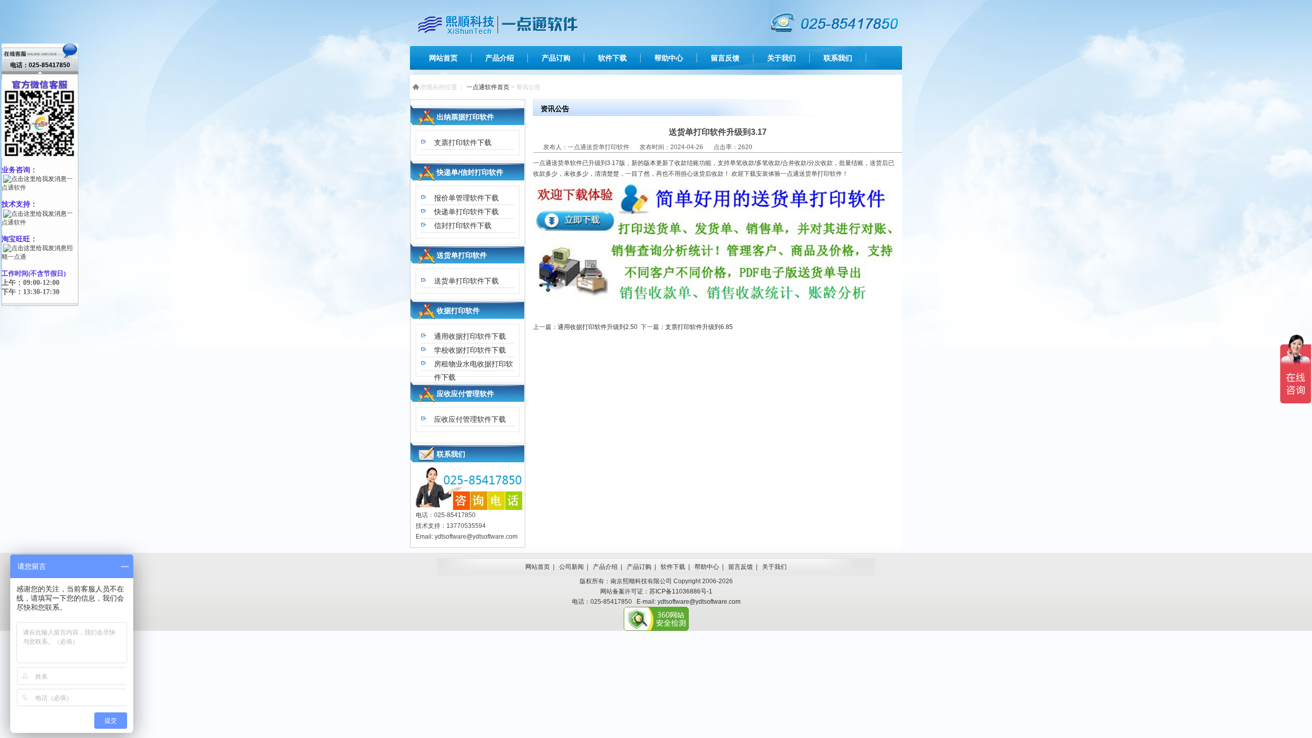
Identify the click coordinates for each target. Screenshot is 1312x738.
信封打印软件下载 (462, 225)
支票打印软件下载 (462, 142)
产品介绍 (499, 58)
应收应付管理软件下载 (470, 419)
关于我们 (781, 58)
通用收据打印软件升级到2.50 (598, 327)
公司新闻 (571, 566)
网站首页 (443, 58)
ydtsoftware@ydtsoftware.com (699, 601)
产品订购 (556, 58)
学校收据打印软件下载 (470, 350)
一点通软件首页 (487, 87)
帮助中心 (668, 58)
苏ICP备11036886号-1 (680, 591)
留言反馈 (725, 58)
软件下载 (612, 58)
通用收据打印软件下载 (470, 336)
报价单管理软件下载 (466, 198)
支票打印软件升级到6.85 (699, 327)
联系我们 (838, 58)
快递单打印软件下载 (466, 212)
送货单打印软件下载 (466, 281)
